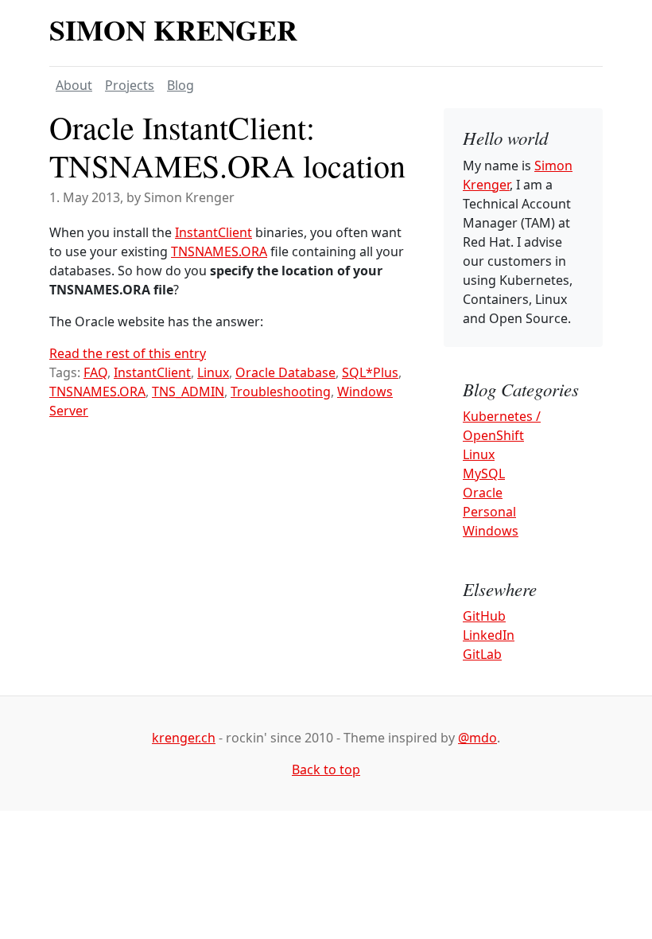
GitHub (484, 616)
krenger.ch (183, 737)
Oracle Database (285, 372)
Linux (213, 372)
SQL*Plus (370, 372)
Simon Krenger (173, 29)
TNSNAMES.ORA (219, 251)
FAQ (95, 372)
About (74, 85)
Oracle (483, 492)
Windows (490, 531)
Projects (129, 85)
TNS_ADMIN (188, 391)
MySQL (484, 473)
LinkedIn (488, 635)
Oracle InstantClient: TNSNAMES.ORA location (227, 146)
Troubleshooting (281, 391)
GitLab (482, 654)
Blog (180, 85)
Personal (489, 511)
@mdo (477, 737)
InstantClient (213, 232)
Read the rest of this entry (127, 353)
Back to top (326, 769)
